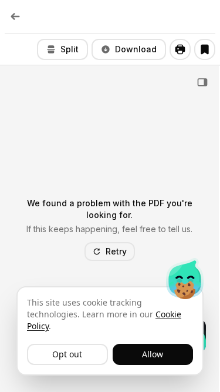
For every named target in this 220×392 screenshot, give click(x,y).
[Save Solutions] (204, 49)
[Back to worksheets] (15, 16)
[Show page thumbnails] (202, 82)
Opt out (67, 354)
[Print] (180, 49)
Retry (116, 251)
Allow (152, 354)
